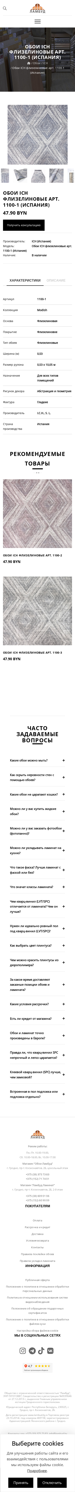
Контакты (37, 1247)
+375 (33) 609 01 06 (37, 1196)
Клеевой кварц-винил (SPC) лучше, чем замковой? (35, 1074)
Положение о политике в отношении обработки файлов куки (37, 1322)
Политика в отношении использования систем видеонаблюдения (37, 1300)
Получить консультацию (24, 225)
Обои (36, 63)
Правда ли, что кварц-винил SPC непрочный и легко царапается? (34, 1055)
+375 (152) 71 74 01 (37, 1179)
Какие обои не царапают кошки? (34, 794)
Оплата (37, 1220)
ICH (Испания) (41, 241)
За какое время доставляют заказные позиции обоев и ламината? (30, 984)
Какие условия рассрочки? (29, 1004)
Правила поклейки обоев (37, 1254)
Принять (20, 1482)
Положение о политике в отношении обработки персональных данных (37, 1289)
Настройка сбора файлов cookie (37, 1330)
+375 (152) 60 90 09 (37, 1200)
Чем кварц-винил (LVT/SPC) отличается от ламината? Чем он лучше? (34, 906)
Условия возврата (37, 1240)
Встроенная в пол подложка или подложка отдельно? (34, 1094)
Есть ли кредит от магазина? (30, 1019)
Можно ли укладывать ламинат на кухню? (35, 850)
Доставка (38, 1234)
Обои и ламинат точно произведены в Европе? (27, 1035)
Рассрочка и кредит (37, 1227)
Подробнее (37, 1470)
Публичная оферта (37, 1280)
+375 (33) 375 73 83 (37, 1174)
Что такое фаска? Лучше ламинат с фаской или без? (35, 869)
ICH (45, 63)
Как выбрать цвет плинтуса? (30, 945)
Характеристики (25, 280)
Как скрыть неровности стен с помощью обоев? (32, 777)
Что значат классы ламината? (31, 887)
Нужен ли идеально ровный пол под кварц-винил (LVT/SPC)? (34, 928)
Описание (56, 280)
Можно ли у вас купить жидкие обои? (33, 811)
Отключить (52, 1482)
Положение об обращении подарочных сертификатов (37, 1311)
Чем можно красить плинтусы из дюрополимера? (34, 962)
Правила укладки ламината (37, 1261)
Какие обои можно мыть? (28, 760)
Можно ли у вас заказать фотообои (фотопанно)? (36, 830)
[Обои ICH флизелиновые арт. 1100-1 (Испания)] (37, 135)
